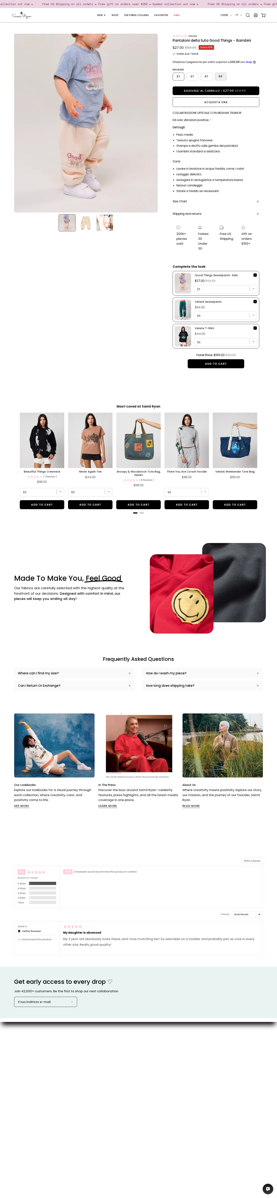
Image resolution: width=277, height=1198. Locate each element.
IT (237, 15)
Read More (191, 806)
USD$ (224, 15)
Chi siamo (124, 1036)
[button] (185, 36)
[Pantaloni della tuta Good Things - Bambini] (67, 222)
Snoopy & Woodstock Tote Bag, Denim (139, 473)
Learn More (107, 806)
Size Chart (180, 201)
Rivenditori (125, 1062)
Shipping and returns (187, 214)
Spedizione (163, 1049)
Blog (120, 1042)
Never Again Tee (90, 471)
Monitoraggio (166, 1055)
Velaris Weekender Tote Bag (235, 471)
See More (21, 806)
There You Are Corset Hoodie (187, 471)
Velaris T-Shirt (204, 328)
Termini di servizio (169, 1068)
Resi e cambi (165, 1062)
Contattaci (164, 1036)
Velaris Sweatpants (208, 302)
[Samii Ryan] (21, 15)
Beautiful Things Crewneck (42, 471)
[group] (138, 760)
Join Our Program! (169, 1042)
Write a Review (252, 860)
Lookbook (124, 1049)
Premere (123, 1055)
